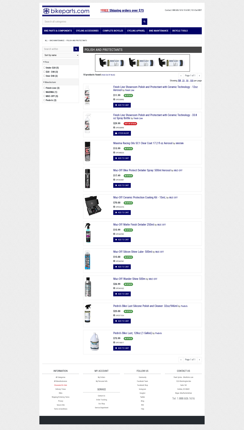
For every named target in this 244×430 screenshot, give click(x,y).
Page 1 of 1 (190, 75)
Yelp (142, 409)
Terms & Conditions (60, 409)
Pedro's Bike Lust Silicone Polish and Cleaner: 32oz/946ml (145, 306)
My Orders (101, 377)
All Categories (60, 377)
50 (187, 80)
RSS (142, 405)
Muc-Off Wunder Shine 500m (129, 278)
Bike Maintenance (158, 30)
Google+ (142, 393)
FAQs (60, 393)
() (52, 67)
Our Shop (101, 404)
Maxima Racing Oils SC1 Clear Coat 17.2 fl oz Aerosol (142, 143)
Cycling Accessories (87, 30)
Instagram (142, 389)
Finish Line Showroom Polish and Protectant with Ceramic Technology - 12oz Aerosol (155, 88)
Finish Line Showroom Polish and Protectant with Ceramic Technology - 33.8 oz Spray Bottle (155, 116)
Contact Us (101, 396)
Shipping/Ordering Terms (60, 397)
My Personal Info (101, 381)
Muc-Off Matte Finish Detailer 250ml (133, 224)
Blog (142, 401)
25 (183, 80)
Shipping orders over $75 (122, 10)
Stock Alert (123, 133)
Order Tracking (101, 400)
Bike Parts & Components (58, 30)
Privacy (60, 401)
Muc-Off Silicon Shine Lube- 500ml (132, 251)
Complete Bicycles (113, 30)
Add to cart (123, 105)
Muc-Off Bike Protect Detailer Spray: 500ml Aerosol (142, 170)
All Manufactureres (60, 381)
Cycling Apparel (136, 30)
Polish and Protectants (77, 40)
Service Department (101, 408)
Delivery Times (60, 389)
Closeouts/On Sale (60, 385)
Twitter (142, 397)
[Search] (144, 21)
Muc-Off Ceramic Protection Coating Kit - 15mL (139, 197)
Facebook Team (142, 381)
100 (191, 80)
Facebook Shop (142, 385)
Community (142, 377)
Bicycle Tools (180, 30)
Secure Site (61, 405)
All (46, 40)
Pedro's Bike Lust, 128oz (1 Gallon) (132, 333)
